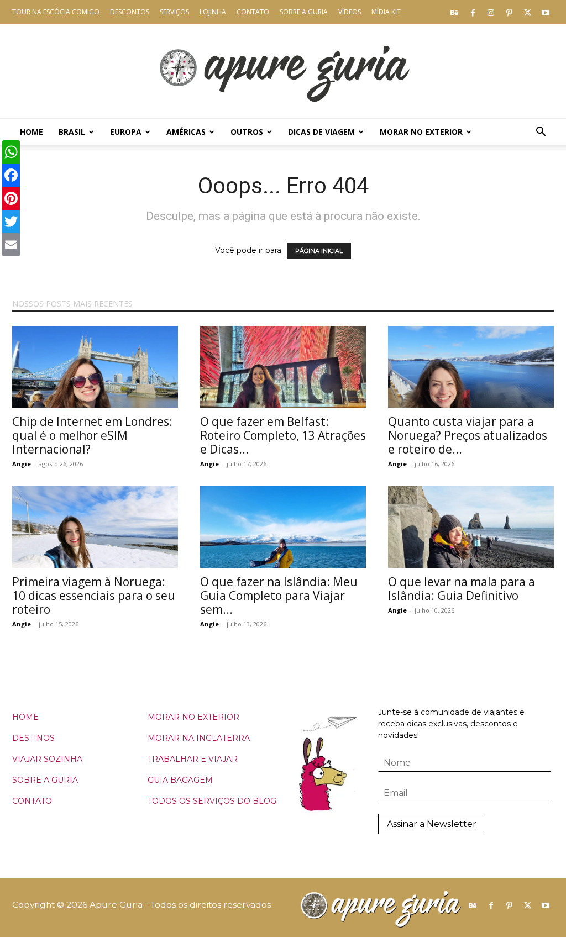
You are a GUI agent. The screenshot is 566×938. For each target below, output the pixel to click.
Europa (126, 132)
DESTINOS (33, 738)
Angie (21, 464)
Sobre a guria (304, 12)
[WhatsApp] (11, 152)
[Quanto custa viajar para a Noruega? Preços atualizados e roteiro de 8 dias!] (471, 367)
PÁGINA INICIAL (319, 251)
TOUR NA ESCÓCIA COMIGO (55, 12)
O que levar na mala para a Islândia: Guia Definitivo (461, 588)
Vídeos (349, 12)
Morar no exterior (421, 132)
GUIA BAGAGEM (180, 780)
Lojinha (213, 12)
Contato (253, 12)
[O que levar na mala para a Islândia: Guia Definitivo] (471, 527)
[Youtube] (545, 12)
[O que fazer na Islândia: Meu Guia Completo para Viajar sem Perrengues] (283, 527)
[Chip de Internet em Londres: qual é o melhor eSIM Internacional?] (95, 367)
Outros (246, 132)
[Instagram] (491, 12)
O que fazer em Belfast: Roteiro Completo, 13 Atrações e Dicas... (283, 435)
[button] (540, 133)
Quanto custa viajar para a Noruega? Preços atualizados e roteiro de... (467, 435)
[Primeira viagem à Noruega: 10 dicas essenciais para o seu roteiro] (95, 527)
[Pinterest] (509, 12)
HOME (25, 717)
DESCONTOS (129, 12)
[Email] (11, 244)
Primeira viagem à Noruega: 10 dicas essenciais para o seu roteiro (93, 595)
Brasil (72, 132)
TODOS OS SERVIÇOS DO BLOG (212, 801)
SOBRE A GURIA (45, 780)
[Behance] (454, 12)
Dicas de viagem (321, 132)
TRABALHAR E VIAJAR (193, 759)
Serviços (174, 12)
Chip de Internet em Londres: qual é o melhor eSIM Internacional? (92, 435)
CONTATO (32, 801)
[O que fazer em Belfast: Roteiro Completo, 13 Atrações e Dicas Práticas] (283, 367)
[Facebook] (472, 12)
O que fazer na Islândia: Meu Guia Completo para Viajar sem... (279, 595)
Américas (186, 132)
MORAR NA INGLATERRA (199, 738)
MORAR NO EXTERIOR (193, 717)
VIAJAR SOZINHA (47, 759)
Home (31, 132)
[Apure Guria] (283, 71)
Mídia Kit (386, 12)
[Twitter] (527, 12)
